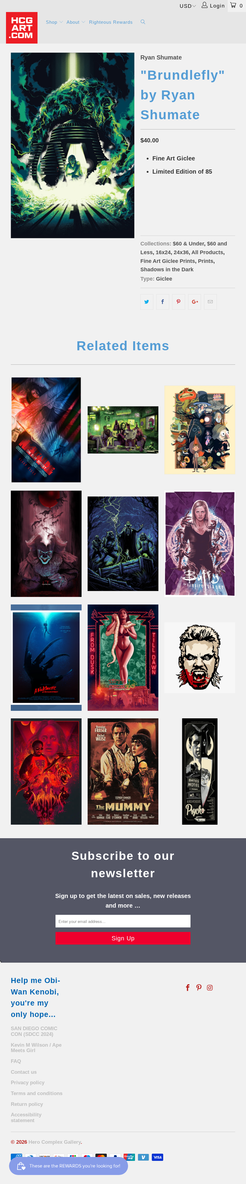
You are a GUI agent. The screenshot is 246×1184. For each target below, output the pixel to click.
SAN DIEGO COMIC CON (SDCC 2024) (34, 1031)
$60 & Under (188, 244)
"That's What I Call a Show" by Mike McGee (123, 657)
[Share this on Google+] (194, 302)
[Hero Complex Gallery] (22, 28)
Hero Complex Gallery (54, 1142)
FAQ (16, 1061)
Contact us (24, 1072)
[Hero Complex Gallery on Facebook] (188, 988)
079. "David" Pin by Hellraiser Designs (199, 657)
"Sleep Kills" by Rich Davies (46, 430)
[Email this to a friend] (210, 302)
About (74, 22)
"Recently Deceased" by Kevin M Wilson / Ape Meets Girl (123, 430)
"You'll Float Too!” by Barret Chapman (46, 544)
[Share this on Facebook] (162, 302)
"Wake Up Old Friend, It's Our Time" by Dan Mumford (123, 544)
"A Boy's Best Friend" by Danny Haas (199, 771)
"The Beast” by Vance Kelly (46, 771)
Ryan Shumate (161, 57)
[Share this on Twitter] (146, 302)
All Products (207, 252)
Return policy (27, 1104)
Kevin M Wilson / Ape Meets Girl (36, 1048)
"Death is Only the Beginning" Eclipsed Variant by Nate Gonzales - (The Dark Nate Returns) (123, 771)
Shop (52, 22)
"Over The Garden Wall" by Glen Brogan (199, 430)
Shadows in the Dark (167, 269)
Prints (205, 261)
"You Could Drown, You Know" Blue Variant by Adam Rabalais (46, 657)
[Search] (143, 22)
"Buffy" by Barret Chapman (199, 544)
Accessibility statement (26, 1117)
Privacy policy (27, 1082)
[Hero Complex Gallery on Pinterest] (199, 988)
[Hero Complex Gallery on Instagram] (210, 988)
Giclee (164, 279)
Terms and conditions (36, 1093)
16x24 (149, 202)
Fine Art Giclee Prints (167, 261)
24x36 (169, 202)
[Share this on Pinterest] (178, 302)
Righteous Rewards (111, 22)
